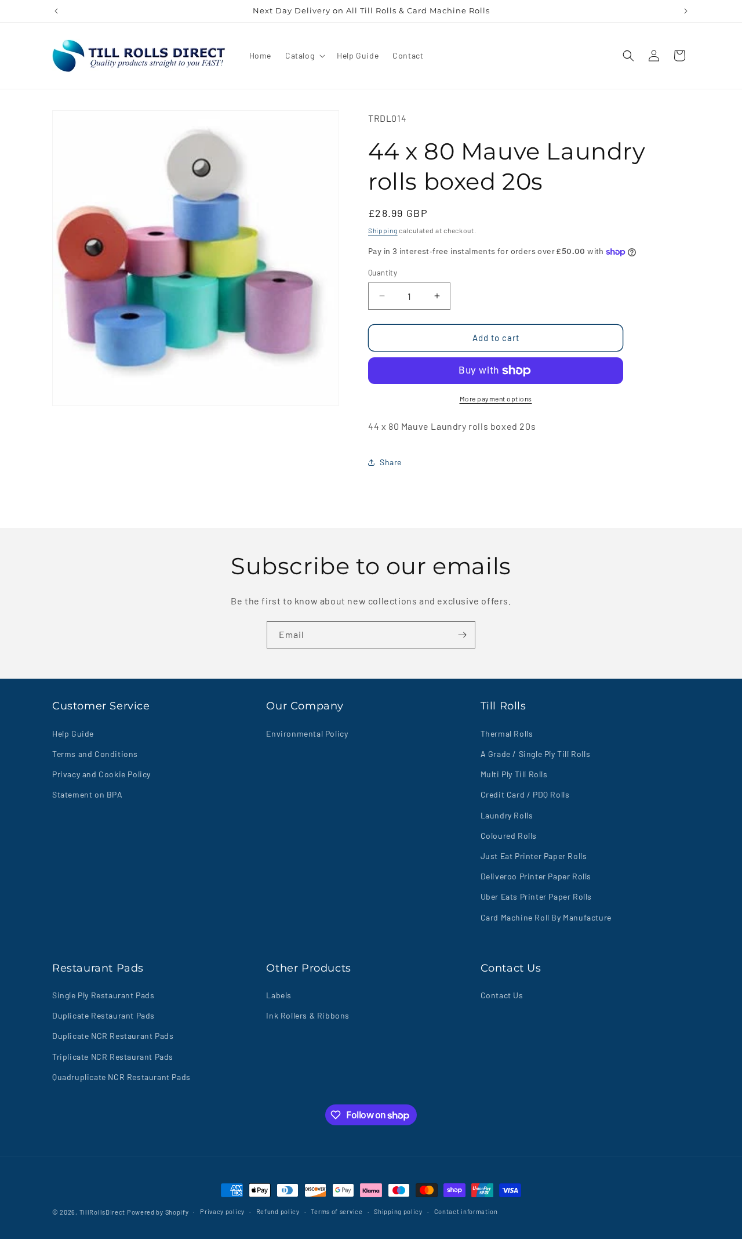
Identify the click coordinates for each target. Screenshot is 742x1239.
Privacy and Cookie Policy (101, 773)
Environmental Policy (307, 733)
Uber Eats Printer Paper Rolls (536, 896)
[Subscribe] (462, 635)
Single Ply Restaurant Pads (103, 995)
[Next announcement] (686, 11)
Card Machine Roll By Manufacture (546, 917)
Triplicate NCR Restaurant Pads (112, 1057)
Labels (279, 995)
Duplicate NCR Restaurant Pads (112, 1036)
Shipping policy (398, 1211)
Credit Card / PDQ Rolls (525, 794)
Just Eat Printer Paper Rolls (534, 855)
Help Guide (73, 733)
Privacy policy (222, 1211)
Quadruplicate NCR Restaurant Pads (121, 1077)
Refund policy (278, 1211)
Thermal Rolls (507, 733)
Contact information (466, 1211)
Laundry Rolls (507, 815)
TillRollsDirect (102, 1212)
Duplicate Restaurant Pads (103, 1016)
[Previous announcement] (56, 11)
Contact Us (502, 995)
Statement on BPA (87, 794)
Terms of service (336, 1211)
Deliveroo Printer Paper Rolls (536, 876)
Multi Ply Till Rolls (514, 773)
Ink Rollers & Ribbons (308, 1016)
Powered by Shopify (158, 1212)
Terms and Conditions (95, 753)
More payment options (496, 398)
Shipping (383, 230)
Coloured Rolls (509, 835)
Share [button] (391, 462)
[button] (304, 56)
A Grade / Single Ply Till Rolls (536, 753)
